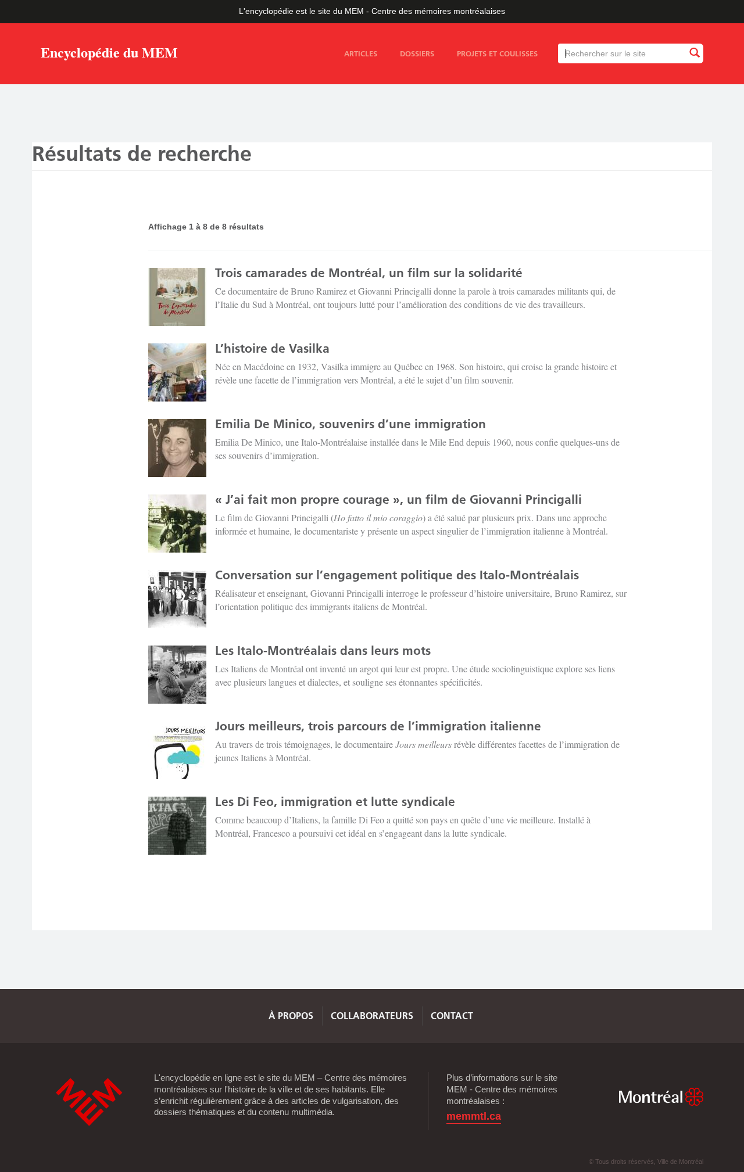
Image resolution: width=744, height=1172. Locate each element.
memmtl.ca (473, 1116)
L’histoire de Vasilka (272, 348)
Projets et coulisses (497, 53)
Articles (360, 53)
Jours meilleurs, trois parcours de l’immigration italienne (378, 726)
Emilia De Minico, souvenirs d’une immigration (350, 424)
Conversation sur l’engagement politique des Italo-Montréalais (397, 575)
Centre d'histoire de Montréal (89, 1102)
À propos (291, 1016)
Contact (452, 1016)
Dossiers (417, 53)
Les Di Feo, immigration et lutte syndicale (335, 801)
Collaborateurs (372, 1016)
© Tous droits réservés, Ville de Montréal (646, 1161)
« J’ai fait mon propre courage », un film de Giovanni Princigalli (398, 499)
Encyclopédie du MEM (109, 54)
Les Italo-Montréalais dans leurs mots (323, 650)
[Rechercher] (694, 53)
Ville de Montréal (660, 1097)
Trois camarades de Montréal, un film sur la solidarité (369, 273)
